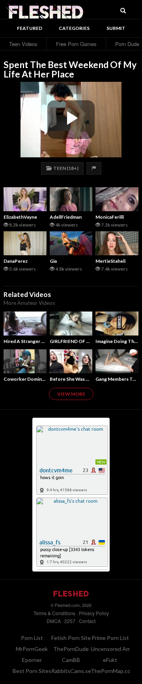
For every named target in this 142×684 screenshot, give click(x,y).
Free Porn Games (76, 44)
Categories (74, 28)
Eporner (32, 659)
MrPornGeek (32, 648)
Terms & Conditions (54, 613)
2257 (69, 621)
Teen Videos (23, 44)
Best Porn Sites (32, 670)
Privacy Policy (94, 613)
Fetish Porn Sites (72, 637)
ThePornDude (71, 648)
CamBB (71, 659)
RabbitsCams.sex (72, 670)
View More (71, 394)
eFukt (110, 659)
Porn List (32, 637)
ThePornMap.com (113, 670)
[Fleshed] (45, 9)
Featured (29, 28)
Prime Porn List (110, 637)
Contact (87, 621)
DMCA (54, 621)
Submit (115, 28)
